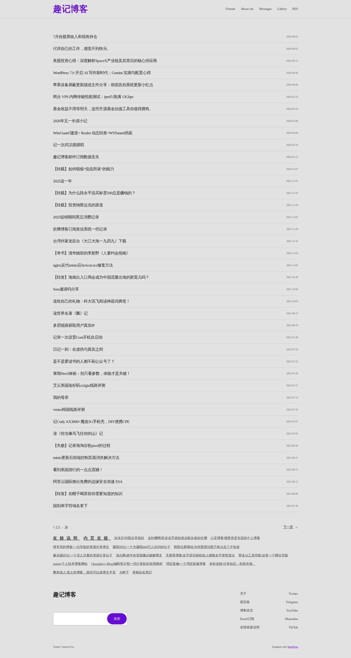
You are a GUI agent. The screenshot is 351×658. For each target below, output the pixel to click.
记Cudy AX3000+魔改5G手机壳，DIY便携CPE (91, 421)
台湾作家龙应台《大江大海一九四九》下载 (89, 241)
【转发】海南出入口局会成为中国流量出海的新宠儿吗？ (101, 277)
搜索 (117, 618)
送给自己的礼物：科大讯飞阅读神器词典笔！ (91, 301)
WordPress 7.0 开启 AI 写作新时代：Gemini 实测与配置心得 (102, 73)
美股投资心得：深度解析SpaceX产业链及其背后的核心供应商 (105, 61)
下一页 (290, 527)
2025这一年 (62, 181)
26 (66, 527)
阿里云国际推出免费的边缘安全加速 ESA (87, 481)
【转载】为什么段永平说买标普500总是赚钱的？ (94, 193)
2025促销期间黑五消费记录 (76, 217)
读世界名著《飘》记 (70, 313)
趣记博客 (70, 9)
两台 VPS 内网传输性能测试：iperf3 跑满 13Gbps (93, 97)
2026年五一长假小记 (70, 121)
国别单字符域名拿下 (70, 506)
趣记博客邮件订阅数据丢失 (76, 157)
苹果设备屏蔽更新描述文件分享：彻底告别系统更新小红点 (103, 85)
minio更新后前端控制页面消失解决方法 (86, 457)
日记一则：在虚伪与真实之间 (78, 349)
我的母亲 (60, 397)
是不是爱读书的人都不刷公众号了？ (84, 361)
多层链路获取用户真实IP (74, 325)
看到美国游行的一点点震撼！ (78, 470)
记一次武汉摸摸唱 (68, 145)
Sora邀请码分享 (66, 289)
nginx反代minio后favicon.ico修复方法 (83, 265)
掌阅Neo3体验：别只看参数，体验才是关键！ (91, 373)
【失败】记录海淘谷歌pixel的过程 (81, 445)
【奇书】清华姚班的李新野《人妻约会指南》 (91, 253)
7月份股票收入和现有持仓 (75, 37)
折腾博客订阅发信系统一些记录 (80, 229)
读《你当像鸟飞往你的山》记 (78, 433)
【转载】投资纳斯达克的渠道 (78, 205)
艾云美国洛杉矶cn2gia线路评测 (79, 385)
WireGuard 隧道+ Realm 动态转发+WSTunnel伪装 (92, 133)
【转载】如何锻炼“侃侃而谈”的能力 (83, 169)
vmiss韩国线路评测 (69, 409)
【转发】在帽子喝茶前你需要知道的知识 (87, 494)
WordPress (292, 647)
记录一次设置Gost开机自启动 (77, 337)
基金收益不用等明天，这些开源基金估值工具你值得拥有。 (103, 109)
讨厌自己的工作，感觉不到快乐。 (82, 48)
